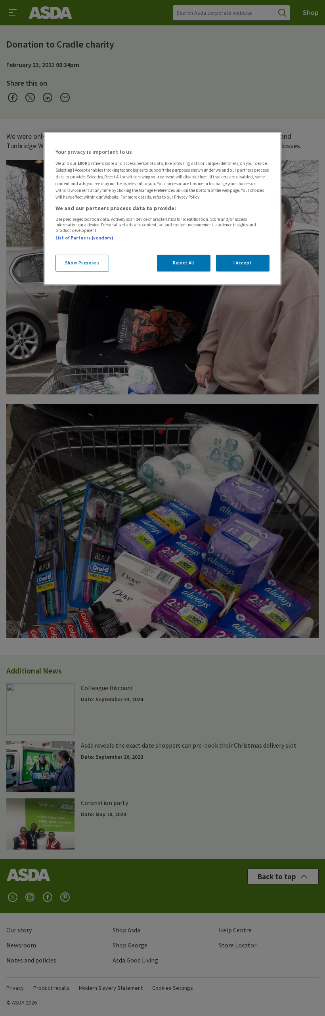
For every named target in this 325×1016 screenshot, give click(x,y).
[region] (162, 208)
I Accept (242, 263)
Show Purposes (82, 263)
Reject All (183, 263)
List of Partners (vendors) (84, 238)
